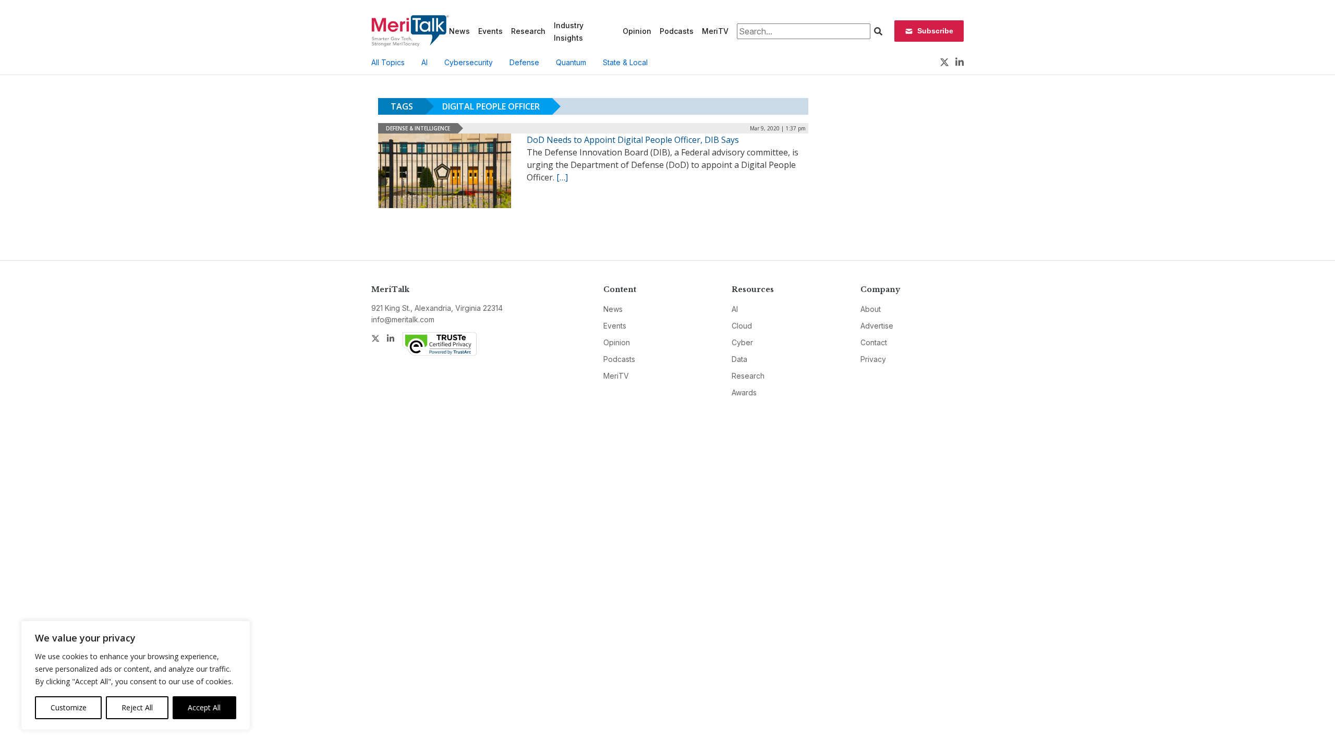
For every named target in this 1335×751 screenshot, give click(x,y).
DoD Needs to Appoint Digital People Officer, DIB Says (633, 140)
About (870, 309)
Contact (873, 342)
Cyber (742, 342)
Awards (744, 392)
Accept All (204, 707)
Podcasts (677, 31)
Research (528, 31)
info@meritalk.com (402, 319)
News (459, 31)
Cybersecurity (468, 62)
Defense (524, 62)
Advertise (876, 325)
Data (739, 359)
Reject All (137, 707)
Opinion (637, 31)
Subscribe (935, 31)
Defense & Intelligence (418, 128)
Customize (69, 707)
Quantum (571, 62)
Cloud (742, 325)
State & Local (625, 62)
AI (424, 62)
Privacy (873, 359)
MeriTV (715, 31)
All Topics (388, 62)
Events (490, 31)
